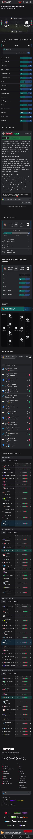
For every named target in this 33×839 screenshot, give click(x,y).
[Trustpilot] (10, 813)
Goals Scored (7, 290)
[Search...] (23, 2)
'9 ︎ (4, 49)
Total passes (4, 105)
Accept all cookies (28, 831)
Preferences (28, 833)
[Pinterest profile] (10, 758)
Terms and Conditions (22, 779)
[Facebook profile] (3, 758)
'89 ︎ (29, 53)
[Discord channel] (24, 758)
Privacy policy (23, 782)
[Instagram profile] (13, 758)
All (3, 365)
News (20, 766)
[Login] (26, 2)
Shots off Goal (5, 62)
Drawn (5, 283)
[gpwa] (17, 813)
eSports (5, 781)
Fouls (2, 81)
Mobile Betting (7, 778)
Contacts (21, 771)
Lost (4, 287)
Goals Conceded (8, 294)
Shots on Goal (5, 58)
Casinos (5, 771)
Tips (4, 776)
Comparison (6, 773)
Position (5, 275)
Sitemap (21, 785)
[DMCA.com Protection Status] (13, 817)
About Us (21, 773)
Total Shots (4, 65)
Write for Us (22, 776)
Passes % (3, 112)
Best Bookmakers (8, 769)
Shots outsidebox (6, 77)
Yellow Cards (4, 97)
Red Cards (4, 120)
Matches (12, 837)
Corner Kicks (4, 85)
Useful (20, 837)
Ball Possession (5, 93)
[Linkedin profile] (17, 758)
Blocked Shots (5, 69)
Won (4, 279)
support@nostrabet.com (9, 805)
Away (13, 365)
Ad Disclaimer (23, 787)
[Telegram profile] (20, 758)
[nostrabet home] (8, 749)
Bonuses (5, 766)
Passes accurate (5, 109)
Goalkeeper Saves (6, 101)
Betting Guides (7, 783)
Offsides (3, 89)
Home (8, 365)
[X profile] (6, 758)
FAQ (20, 769)
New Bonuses (28, 837)
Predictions (4, 837)
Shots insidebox (5, 73)
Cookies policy (17, 833)
